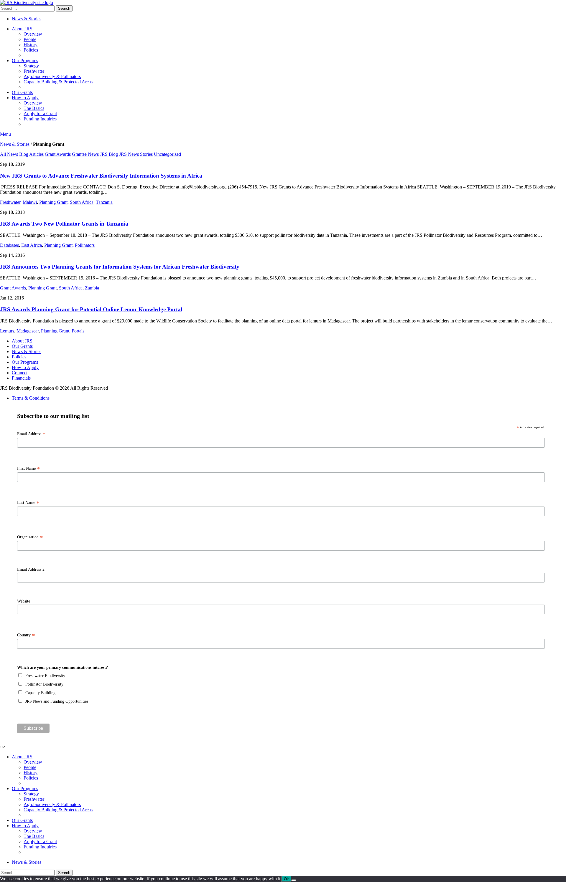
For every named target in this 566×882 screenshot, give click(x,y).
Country (26, 635)
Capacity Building (40, 693)
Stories (146, 154)
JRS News (129, 154)
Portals (78, 330)
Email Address (31, 434)
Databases (9, 245)
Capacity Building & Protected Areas (58, 81)
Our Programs (25, 60)
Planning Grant (53, 202)
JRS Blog (109, 154)
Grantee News (85, 154)
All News (9, 154)
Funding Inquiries (40, 118)
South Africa (81, 202)
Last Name (28, 503)
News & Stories (26, 18)
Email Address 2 (31, 569)
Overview (33, 34)
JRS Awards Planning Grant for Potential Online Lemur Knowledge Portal (91, 309)
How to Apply (25, 97)
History (30, 44)
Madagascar (28, 330)
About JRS (22, 28)
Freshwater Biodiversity (45, 676)
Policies (31, 49)
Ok (286, 879)
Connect (19, 372)
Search (64, 8)
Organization (30, 537)
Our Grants (22, 92)
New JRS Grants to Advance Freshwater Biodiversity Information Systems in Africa (101, 176)
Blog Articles (31, 154)
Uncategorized (167, 154)
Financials (21, 377)
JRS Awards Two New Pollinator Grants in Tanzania (64, 224)
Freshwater (34, 71)
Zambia (92, 287)
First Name (28, 468)
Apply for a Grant (40, 113)
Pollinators (85, 245)
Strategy (31, 65)
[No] (293, 880)
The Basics (34, 108)
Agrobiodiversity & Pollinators (52, 76)
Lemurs (7, 330)
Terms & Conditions (31, 398)
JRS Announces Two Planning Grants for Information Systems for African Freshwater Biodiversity (119, 267)
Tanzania (104, 202)
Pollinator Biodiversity (44, 684)
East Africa (31, 245)
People (30, 39)
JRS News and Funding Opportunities (56, 701)
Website (23, 601)
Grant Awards (58, 154)
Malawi (30, 202)
